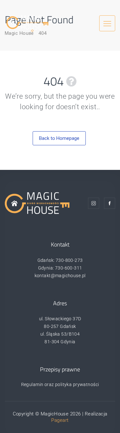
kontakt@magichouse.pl (60, 275)
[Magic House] (27, 22)
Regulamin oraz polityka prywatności (60, 384)
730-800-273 (69, 260)
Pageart (59, 420)
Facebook (109, 203)
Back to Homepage (59, 138)
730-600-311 (68, 267)
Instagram (93, 203)
